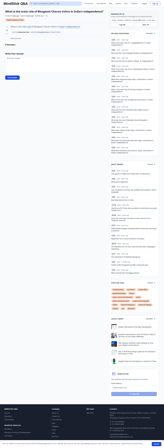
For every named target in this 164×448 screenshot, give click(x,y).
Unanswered (101, 3)
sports (138, 297)
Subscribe (135, 394)
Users (54, 430)
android (115, 309)
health (115, 305)
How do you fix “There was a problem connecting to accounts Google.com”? (134, 209)
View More (149, 33)
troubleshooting (118, 290)
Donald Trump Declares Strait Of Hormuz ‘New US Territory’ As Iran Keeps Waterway (137, 335)
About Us (55, 413)
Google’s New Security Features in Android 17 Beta (137, 361)
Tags (126, 3)
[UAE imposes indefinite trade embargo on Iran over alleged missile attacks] (114, 344)
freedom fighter (56, 32)
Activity (7, 413)
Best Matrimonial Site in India (122, 200)
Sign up (155, 3)
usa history (131, 290)
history (131, 293)
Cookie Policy (126, 443)
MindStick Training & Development (17, 432)
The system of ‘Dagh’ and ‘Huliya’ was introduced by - (131, 174)
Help (53, 433)
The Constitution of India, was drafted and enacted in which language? (133, 191)
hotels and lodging (145, 305)
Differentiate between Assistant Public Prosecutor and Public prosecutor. (134, 229)
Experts (118, 3)
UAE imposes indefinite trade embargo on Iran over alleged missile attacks (135, 344)
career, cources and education (122, 297)
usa (123, 309)
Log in (144, 3)
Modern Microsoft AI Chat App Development (135, 327)
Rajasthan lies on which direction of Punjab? (127, 239)
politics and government (121, 301)
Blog (110, 3)
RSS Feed (90, 413)
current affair (142, 290)
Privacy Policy (137, 443)
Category (134, 3)
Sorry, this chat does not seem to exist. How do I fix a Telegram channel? (131, 219)
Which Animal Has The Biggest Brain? (125, 273)
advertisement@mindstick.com (121, 437)
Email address (116, 383)
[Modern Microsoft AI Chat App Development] (114, 327)
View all (150, 164)
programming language (141, 301)
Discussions (88, 3)
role (29, 26)
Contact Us (56, 416)
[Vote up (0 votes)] (7, 27)
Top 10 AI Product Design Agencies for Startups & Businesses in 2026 (136, 352)
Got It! (156, 444)
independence (72, 26)
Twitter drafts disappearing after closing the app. (129, 265)
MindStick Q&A (15, 3)
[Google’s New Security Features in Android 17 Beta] (114, 361)
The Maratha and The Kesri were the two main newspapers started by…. (133, 248)
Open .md (145, 25)
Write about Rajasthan (119, 182)
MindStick (8, 429)
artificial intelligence (128, 305)
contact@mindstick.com (119, 434)
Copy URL (122, 25)
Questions (8, 416)
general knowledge (119, 293)
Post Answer (12, 77)
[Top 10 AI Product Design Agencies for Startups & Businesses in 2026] (114, 352)
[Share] (46, 15)
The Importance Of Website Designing (125, 257)
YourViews (8, 436)
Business (55, 436)
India (61, 26)
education (131, 309)
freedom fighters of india (15, 20)
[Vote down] (7, 34)
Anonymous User (43, 32)
